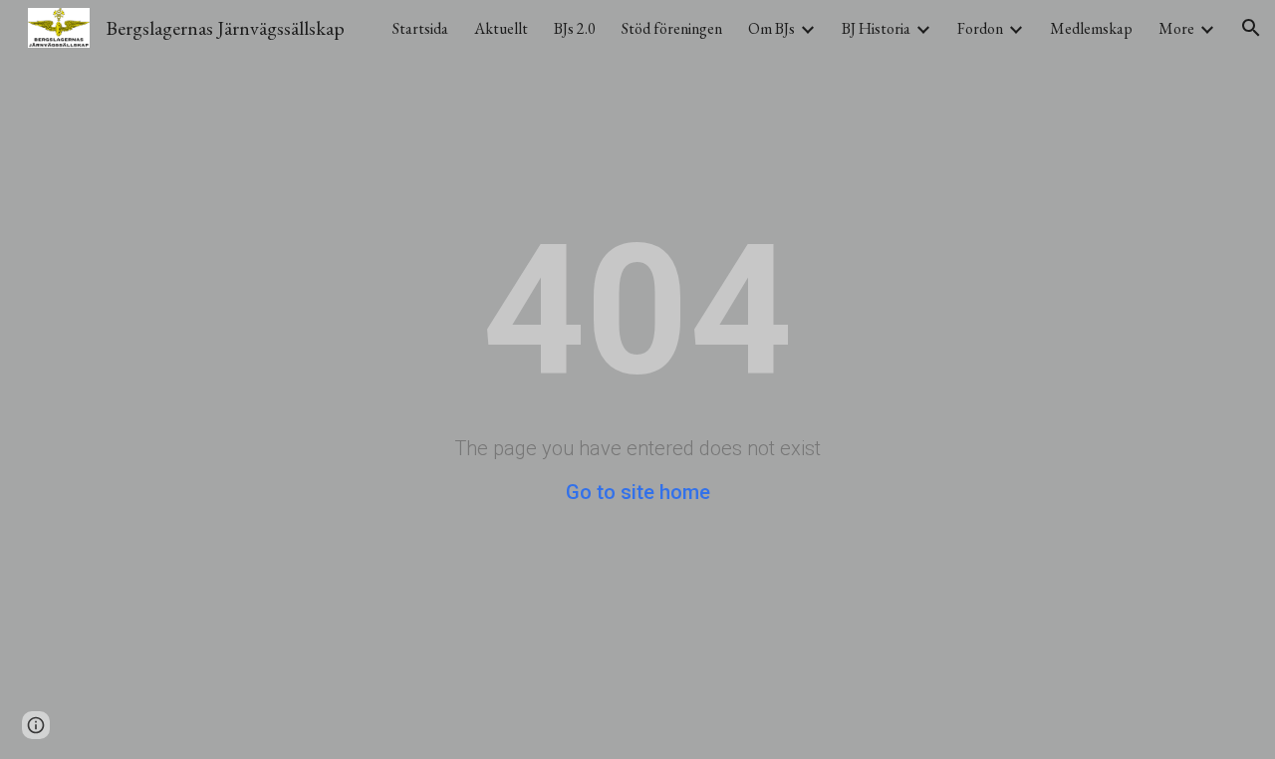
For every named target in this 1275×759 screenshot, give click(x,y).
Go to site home (638, 492)
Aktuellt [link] (501, 28)
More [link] (1176, 28)
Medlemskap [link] (1091, 28)
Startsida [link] (420, 28)
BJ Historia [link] (876, 28)
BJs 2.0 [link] (575, 28)
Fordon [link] (980, 28)
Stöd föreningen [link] (672, 28)
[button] (1251, 28)
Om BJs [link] (771, 28)
